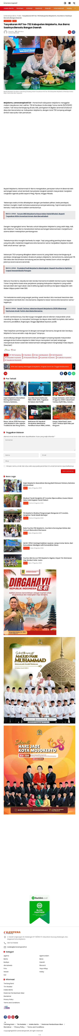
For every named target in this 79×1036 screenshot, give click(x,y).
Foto (5, 969)
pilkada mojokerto (65, 358)
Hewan (6, 972)
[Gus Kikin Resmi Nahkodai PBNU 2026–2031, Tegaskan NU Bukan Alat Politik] (39, 389)
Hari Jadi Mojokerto (41, 355)
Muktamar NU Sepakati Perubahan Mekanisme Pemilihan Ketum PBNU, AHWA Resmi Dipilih (39, 424)
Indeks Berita (8, 990)
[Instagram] (9, 1017)
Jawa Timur (7, 21)
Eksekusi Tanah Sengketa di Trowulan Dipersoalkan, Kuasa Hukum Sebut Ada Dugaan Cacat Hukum (48, 499)
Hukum (26, 503)
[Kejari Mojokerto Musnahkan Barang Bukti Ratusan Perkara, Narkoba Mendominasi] (15, 389)
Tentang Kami (9, 983)
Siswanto (11, 31)
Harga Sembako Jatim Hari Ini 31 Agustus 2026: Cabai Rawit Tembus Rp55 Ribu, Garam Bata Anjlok (64, 400)
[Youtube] (13, 1017)
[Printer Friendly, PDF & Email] (10, 350)
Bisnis (7, 417)
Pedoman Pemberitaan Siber (14, 993)
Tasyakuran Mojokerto (13, 360)
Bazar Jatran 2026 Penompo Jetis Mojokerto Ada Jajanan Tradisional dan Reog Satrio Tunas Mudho (14, 424)
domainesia (8, 965)
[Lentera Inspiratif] (10, 3)
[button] (65, 3)
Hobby (42, 972)
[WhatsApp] (73, 373)
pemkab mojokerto (48, 358)
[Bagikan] (73, 32)
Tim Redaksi (8, 987)
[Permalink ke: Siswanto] (6, 32)
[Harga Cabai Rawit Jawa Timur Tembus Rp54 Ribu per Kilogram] (64, 412)
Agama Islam (44, 956)
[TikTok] (16, 1017)
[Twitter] (65, 373)
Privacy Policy (8, 999)
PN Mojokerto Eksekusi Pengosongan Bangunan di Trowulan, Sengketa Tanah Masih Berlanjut (45, 514)
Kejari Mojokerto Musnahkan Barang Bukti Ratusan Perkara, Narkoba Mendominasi (14, 400)
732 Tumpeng (16, 355)
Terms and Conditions (12, 1003)
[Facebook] (61, 373)
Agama (6, 956)
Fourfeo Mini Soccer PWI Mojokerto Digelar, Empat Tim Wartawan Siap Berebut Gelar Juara (47, 559)
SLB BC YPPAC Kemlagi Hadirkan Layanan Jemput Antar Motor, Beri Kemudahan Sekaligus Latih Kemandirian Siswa (48, 544)
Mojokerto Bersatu (31, 358)
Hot (5, 975)
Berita (7, 393)
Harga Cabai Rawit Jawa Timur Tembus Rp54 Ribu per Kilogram (63, 424)
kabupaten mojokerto (13, 358)
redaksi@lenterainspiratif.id (17, 947)
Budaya (6, 962)
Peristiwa (26, 548)
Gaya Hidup (44, 969)
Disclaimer (7, 996)
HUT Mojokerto (57, 355)
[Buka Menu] (69, 3)
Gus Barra (28, 355)
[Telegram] (69, 373)
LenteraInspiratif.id (10, 16)
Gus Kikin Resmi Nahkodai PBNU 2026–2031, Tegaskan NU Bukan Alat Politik (38, 400)
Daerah (42, 962)
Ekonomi (56, 417)
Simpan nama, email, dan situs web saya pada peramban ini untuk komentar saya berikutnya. (40, 466)
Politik (19, 16)
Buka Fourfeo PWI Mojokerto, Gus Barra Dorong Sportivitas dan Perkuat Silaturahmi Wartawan (47, 529)
